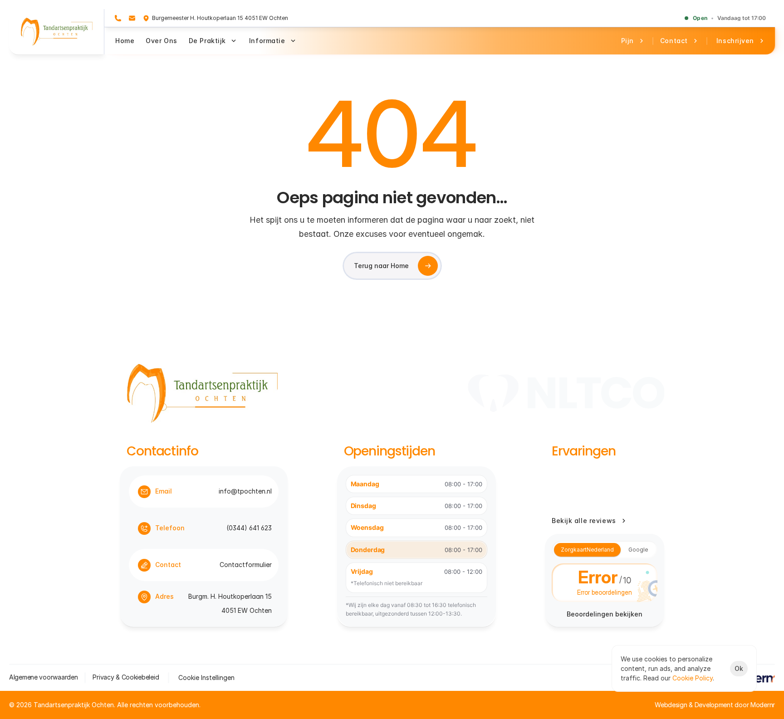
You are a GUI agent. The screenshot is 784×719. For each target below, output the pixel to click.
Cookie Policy (692, 678)
